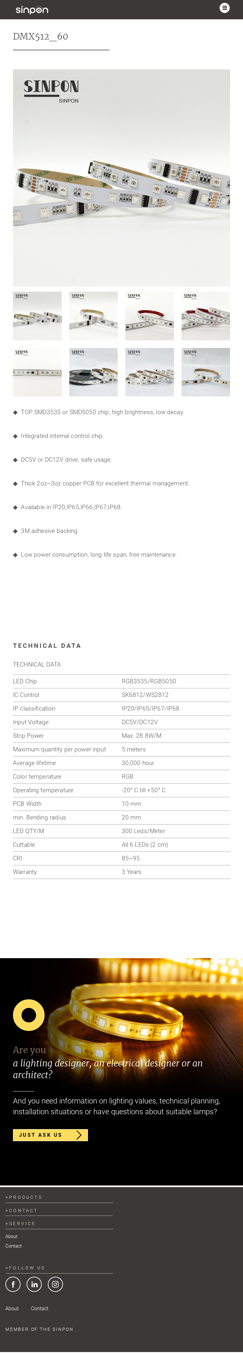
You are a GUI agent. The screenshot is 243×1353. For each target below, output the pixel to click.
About (11, 1236)
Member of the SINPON (39, 1329)
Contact (13, 1246)
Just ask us (40, 1135)
